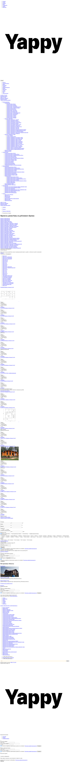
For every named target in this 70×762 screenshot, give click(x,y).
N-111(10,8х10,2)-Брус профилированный (8, 373)
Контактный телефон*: (4, 555)
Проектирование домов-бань (8, 637)
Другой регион (5, 93)
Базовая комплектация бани (8, 625)
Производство (5, 640)
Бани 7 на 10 (5, 269)
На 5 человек (23, 539)
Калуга (4, 91)
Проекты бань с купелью (11, 116)
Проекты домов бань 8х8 (5, 219)
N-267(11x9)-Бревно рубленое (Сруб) (7, 475)
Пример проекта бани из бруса (12, 176)
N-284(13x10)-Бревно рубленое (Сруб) (7, 499)
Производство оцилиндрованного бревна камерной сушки (14, 646)
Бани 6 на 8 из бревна (7, 281)
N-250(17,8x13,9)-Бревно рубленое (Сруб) (8, 466)
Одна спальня (26, 536)
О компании (5, 5)
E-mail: (1, 556)
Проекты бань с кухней (11, 115)
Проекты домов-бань (6, 609)
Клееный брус (25, 533)
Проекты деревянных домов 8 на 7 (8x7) (14, 145)
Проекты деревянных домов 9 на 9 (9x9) (14, 143)
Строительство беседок (7, 622)
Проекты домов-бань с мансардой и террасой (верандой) (17, 132)
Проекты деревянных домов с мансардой (14, 142)
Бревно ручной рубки (6, 533)
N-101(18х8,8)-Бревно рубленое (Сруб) (7, 357)
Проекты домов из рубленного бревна (14, 147)
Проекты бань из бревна (11, 104)
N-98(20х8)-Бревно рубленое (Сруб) (7, 287)
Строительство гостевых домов (8, 614)
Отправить (2, 547)
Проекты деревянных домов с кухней (14, 140)
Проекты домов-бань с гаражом (13, 119)
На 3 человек (10, 539)
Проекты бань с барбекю (11, 117)
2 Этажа (7, 529)
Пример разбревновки (11, 182)
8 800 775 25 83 (3, 97)
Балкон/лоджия (66, 535)
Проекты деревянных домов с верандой (14, 139)
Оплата (4, 737)
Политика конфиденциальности (21, 760)
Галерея (4, 1)
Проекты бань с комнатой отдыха (13, 107)
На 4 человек (17, 539)
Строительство (5, 613)
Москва (4, 82)
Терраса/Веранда (14, 535)
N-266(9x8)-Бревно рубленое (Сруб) (7, 483)
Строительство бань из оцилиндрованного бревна (12, 620)
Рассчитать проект (3, 96)
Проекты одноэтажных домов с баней (14, 122)
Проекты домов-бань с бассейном (13, 121)
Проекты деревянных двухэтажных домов (15, 137)
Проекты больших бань (11, 108)
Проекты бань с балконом (12, 114)
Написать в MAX (3, 99)
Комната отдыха (26, 535)
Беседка (45, 535)
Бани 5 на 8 (5, 263)
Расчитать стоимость (4, 551)
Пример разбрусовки (11, 181)
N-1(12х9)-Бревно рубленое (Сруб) (6, 348)
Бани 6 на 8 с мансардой (7, 266)
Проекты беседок (6, 612)
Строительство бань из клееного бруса (10, 617)
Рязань (4, 84)
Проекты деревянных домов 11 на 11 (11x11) (15, 144)
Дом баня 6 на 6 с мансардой (8, 282)
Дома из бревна (10, 135)
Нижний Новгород (6, 87)
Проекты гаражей (6, 611)
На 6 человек (29, 539)
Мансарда (50, 535)
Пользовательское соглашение (8, 657)
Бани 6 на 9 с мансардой (7, 258)
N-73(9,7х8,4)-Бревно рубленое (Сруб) (7, 407)
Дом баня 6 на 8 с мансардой (8, 283)
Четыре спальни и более (47, 536)
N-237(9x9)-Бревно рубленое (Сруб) (7, 315)
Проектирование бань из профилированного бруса (12, 633)
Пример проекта (6, 635)
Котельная (55, 536)
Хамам (3, 536)
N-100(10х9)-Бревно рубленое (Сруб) (7, 340)
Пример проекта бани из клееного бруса (14, 177)
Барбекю (20, 535)
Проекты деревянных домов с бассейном (14, 146)
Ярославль (5, 89)
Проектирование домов (7, 636)
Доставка (4, 736)
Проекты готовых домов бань (6, 221)
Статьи (4, 2)
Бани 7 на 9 (5, 272)
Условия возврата (6, 738)
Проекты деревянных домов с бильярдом (14, 141)
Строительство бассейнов (7, 623)
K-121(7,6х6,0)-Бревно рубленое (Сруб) (7, 323)
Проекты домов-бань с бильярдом (13, 133)
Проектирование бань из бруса (8, 631)
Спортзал (8, 536)
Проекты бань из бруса (11, 103)
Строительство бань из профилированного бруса (12, 618)
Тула (3, 92)
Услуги (4, 647)
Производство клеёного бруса (8, 645)
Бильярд (8, 535)
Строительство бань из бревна (8, 615)
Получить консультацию (5, 390)
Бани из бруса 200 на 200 (7, 280)
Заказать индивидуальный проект (6, 518)
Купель (36, 535)
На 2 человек (4, 539)
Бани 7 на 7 (5, 270)
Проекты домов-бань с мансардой (13, 125)
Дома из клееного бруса (11, 136)
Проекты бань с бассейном (12, 105)
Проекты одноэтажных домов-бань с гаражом (9, 224)
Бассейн (3, 535)
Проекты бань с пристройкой (12, 113)
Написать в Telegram (4, 98)
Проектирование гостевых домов (9, 629)
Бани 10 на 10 (5, 259)
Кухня (32, 535)
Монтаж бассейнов (6, 654)
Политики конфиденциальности (31, 548)
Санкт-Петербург (6, 83)
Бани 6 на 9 (5, 268)
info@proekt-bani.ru (13, 605)
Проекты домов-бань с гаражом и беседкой (8, 225)
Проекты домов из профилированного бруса (15, 149)
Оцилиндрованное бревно (16, 533)
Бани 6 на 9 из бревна (7, 279)
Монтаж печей (5, 653)
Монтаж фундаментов (7, 648)
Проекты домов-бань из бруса (12, 120)
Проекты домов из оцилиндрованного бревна (15, 148)
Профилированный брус (34, 533)
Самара (4, 86)
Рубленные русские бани (7, 276)
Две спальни (33, 536)
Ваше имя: (2, 554)
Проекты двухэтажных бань (12, 111)
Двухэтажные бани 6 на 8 (7, 275)
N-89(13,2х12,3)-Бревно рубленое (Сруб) (8, 438)
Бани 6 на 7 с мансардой (7, 256)
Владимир (4, 85)
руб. (12, 531)
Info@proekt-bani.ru (13, 596)
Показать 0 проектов (4, 540)
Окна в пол (61, 536)
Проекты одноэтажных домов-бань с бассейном (9, 226)
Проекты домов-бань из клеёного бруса (14, 126)
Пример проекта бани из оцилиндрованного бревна (16, 180)
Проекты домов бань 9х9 (5, 220)
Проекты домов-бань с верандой (13, 128)
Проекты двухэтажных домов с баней (14, 124)
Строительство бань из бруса (8, 616)
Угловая (40, 535)
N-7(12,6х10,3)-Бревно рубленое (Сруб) (7, 399)
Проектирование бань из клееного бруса (10, 634)
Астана (4, 90)
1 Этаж (3, 529)
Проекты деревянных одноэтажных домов (15, 138)
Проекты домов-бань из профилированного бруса (16, 130)
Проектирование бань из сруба (8, 632)
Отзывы (4, 3)
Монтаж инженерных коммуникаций (10, 651)
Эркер (21, 536)
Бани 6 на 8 (5, 265)
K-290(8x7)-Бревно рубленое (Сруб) (7, 331)
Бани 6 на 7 (5, 255)
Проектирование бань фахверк (8, 638)
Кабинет (12, 536)
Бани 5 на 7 (5, 262)
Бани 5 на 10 (5, 261)
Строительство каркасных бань (8, 624)
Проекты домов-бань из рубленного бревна (15, 131)
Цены (4, 4)
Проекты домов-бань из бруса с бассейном (8, 243)
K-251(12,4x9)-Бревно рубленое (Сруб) (7, 446)
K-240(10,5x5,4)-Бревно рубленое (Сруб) (8, 507)
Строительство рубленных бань (8, 619)
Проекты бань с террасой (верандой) (14, 106)
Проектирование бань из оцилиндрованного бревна (12, 628)
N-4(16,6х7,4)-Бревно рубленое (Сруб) (7, 391)
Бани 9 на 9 (5, 285)
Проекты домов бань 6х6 (5, 218)
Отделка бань (5, 650)
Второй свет (59, 535)
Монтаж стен (5, 652)
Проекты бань (5, 608)
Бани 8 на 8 (5, 274)
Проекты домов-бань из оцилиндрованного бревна (16, 129)
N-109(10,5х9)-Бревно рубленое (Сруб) (7, 365)
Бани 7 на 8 (5, 271)
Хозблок (17, 536)
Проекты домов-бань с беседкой (13, 127)
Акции (4, 6)
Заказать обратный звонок (5, 100)
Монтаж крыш (5, 649)
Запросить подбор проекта (5, 517)
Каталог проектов (6, 607)
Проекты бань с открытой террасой (13, 112)
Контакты (4, 7)
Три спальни (39, 536)
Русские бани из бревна (7, 277)
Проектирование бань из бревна (9, 630)
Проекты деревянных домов (8, 610)
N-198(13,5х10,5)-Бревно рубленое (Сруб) (8, 491)
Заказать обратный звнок (5, 605)
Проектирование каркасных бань (9, 639)
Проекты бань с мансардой (12, 110)
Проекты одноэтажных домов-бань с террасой (9, 223)
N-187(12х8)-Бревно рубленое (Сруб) (7, 308)
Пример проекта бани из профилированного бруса (16, 178)
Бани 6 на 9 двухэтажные (7, 257)
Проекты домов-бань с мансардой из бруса (8, 227)
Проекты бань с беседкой (11, 109)
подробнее (2, 307)
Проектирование (6, 627)
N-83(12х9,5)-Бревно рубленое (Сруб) (7, 428)
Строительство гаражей (7, 621)
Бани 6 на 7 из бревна (7, 278)
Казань (4, 88)
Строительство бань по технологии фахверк (11, 626)
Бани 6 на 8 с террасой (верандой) (9, 267)
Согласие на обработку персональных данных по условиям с (19, 745)
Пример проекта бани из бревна (13, 179)
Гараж (54, 535)
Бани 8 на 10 (5, 273)
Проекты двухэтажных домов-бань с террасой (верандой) (11, 244)
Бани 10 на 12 (5, 260)
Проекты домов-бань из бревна (13, 123)
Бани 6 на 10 (5, 264)
